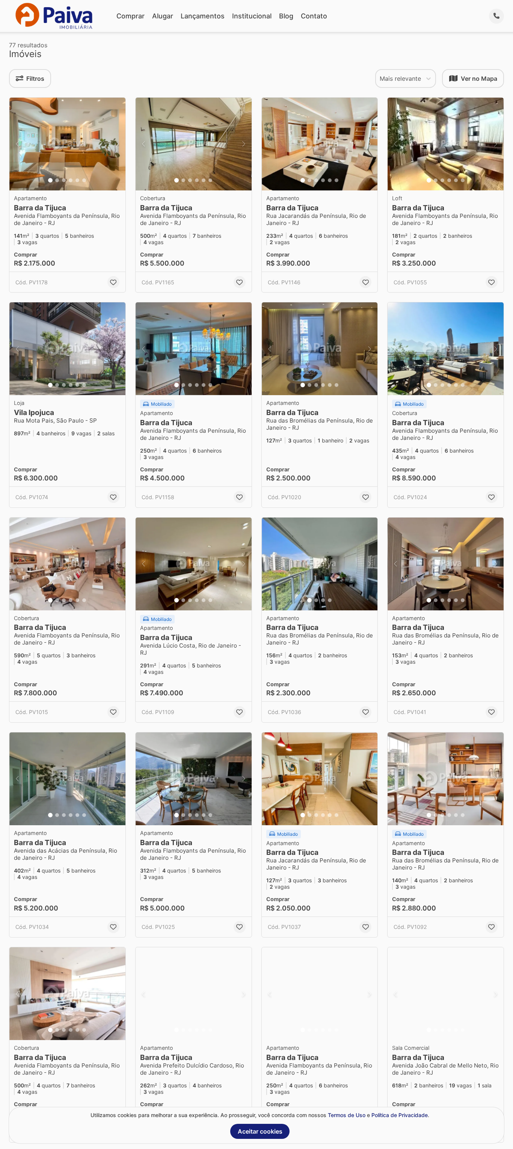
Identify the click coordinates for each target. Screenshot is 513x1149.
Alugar (162, 16)
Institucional (252, 16)
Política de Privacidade (399, 1115)
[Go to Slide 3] (64, 180)
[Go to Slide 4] (70, 180)
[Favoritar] (113, 282)
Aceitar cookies (260, 1131)
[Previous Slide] (17, 144)
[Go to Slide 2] (57, 180)
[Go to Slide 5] (77, 180)
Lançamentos (203, 16)
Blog (286, 16)
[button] (67, 144)
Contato (314, 16)
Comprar (130, 16)
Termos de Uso (346, 1115)
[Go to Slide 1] (50, 180)
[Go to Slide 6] (84, 180)
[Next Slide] (117, 144)
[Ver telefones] (496, 16)
